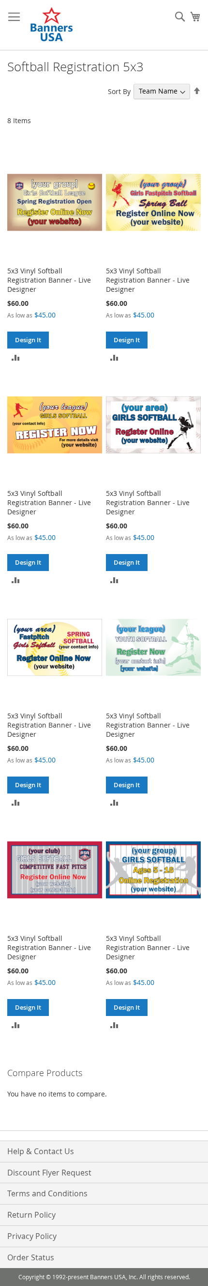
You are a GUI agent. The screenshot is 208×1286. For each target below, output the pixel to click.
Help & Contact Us (40, 1151)
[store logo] (52, 25)
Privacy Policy (32, 1236)
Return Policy (31, 1214)
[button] (15, 357)
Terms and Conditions (47, 1193)
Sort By (119, 90)
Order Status (30, 1257)
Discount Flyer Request (49, 1172)
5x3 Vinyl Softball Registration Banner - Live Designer (49, 280)
